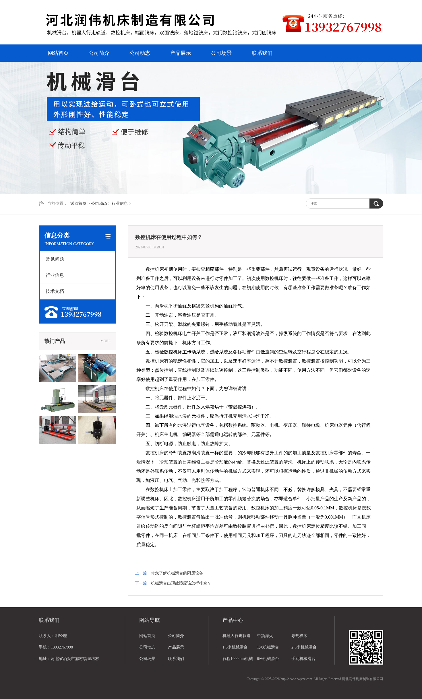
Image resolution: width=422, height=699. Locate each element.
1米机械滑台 (268, 647)
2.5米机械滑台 (304, 647)
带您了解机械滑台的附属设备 (177, 573)
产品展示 (180, 53)
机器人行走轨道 (236, 636)
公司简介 (99, 53)
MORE (105, 341)
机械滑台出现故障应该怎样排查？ (181, 583)
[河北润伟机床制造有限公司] (161, 23)
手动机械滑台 (303, 659)
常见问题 (55, 259)
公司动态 (139, 53)
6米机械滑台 (268, 659)
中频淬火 (265, 636)
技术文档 (55, 291)
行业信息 (120, 203)
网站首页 (58, 53)
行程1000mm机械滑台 (237, 661)
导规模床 (299, 636)
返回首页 (78, 203)
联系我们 (262, 53)
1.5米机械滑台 (235, 647)
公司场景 (221, 53)
